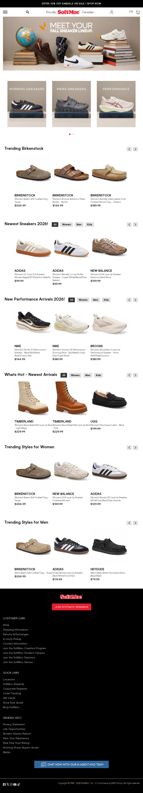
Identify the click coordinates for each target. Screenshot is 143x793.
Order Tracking (12, 693)
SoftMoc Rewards (13, 684)
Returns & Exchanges (15, 634)
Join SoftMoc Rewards (71, 606)
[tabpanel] (26, 104)
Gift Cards (9, 697)
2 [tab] (71, 65)
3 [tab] (75, 65)
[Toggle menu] (5, 12)
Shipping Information (15, 629)
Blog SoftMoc (11, 707)
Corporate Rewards (15, 688)
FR (131, 12)
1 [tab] (68, 65)
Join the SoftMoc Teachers (19, 657)
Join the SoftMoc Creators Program (24, 648)
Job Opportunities (14, 728)
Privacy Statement (14, 724)
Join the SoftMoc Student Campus (24, 652)
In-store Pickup (12, 638)
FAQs (6, 624)
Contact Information (15, 643)
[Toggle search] (27, 12)
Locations (9, 679)
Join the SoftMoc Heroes (18, 662)
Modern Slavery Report (17, 733)
